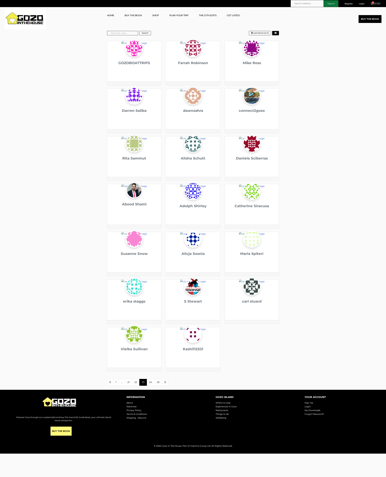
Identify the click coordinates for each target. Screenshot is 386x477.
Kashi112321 (193, 349)
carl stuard (252, 301)
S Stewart (193, 301)
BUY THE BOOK (133, 15)
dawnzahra (193, 110)
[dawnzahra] (193, 101)
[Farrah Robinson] (193, 53)
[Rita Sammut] (134, 149)
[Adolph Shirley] (193, 196)
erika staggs (134, 301)
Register (349, 3)
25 (158, 382)
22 (135, 382)
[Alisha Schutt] (193, 149)
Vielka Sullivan (134, 349)
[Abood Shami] (134, 195)
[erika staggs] (134, 292)
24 (150, 382)
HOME (110, 15)
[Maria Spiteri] (252, 244)
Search (145, 33)
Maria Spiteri (251, 254)
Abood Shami (134, 204)
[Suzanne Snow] (134, 244)
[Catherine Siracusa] (252, 196)
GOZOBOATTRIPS (134, 63)
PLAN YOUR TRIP (178, 15)
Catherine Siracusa (252, 206)
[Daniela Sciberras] (252, 149)
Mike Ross (252, 63)
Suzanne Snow (134, 254)
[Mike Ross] (252, 53)
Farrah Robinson (193, 63)
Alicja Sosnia (193, 254)
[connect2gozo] (252, 101)
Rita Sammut (134, 158)
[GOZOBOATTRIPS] (134, 53)
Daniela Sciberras (252, 158)
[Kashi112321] (193, 339)
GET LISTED (233, 15)
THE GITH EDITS (207, 15)
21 (128, 382)
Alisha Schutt (193, 158)
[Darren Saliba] (134, 101)
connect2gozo (252, 110)
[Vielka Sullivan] (134, 339)
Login (362, 3)
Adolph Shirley (193, 206)
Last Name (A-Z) (261, 33)
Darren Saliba (134, 110)
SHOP (155, 15)
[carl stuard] (252, 292)
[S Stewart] (193, 292)
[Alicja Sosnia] (193, 244)
